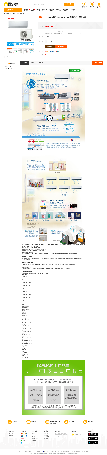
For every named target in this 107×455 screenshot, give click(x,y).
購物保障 (90, 421)
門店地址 (58, 10)
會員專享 (44, 10)
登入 (98, 7)
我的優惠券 (11, 433)
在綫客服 (12, 68)
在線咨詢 (34, 440)
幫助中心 (34, 433)
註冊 (100, 7)
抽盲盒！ (26, 10)
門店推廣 (51, 10)
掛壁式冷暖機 (22, 13)
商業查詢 (65, 10)
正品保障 (15, 421)
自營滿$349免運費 (55, 421)
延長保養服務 (35, 438)
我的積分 (11, 435)
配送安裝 (46, 433)
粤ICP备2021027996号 (65, 451)
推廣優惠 (34, 437)
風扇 (32, 10)
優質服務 (33, 421)
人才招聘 (72, 10)
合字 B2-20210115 (76, 451)
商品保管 (71, 421)
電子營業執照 (85, 451)
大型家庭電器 (7, 13)
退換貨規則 (46, 437)
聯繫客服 (78, 33)
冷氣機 (38, 10)
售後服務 (46, 435)
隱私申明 (46, 438)
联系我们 (57, 438)
